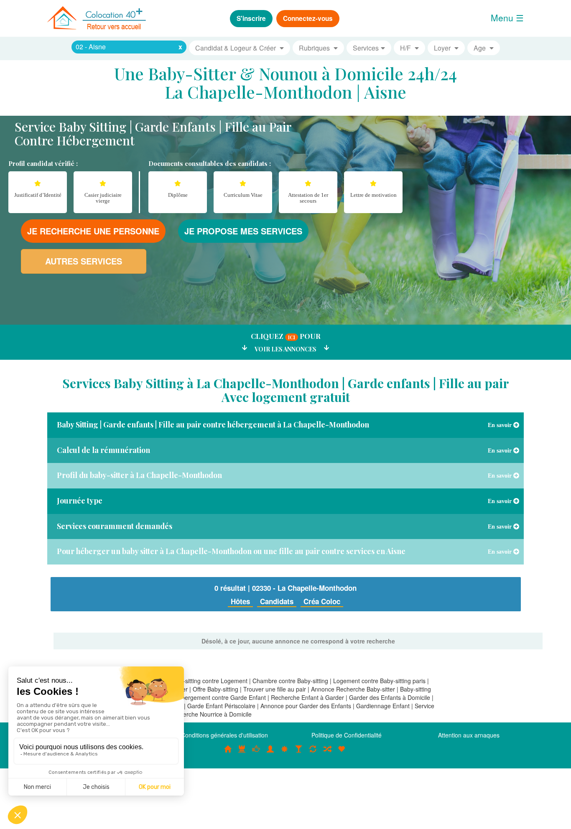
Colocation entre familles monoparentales (341, 753)
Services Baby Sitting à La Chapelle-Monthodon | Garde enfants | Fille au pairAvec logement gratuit (285, 390)
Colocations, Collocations (228, 753)
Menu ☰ (507, 17)
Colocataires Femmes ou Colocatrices (270, 753)
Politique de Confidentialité (346, 735)
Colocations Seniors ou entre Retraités (284, 753)
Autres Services (83, 261)
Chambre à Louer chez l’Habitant (256, 753)
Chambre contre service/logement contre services (313, 753)
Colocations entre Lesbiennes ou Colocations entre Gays (299, 753)
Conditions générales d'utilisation (224, 735)
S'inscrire (251, 18)
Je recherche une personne (93, 231)
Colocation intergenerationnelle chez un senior (327, 753)
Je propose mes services (243, 231)
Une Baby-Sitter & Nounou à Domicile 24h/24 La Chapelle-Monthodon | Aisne (285, 82)
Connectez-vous (308, 18)
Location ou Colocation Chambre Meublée (242, 753)
